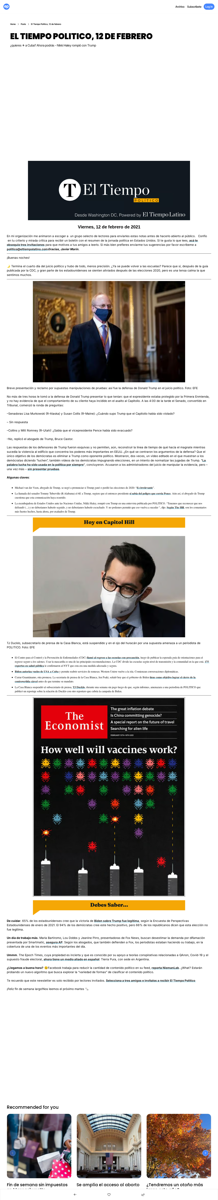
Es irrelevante (145, 488)
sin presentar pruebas (43, 469)
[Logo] (6, 7)
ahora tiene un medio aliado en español (71, 959)
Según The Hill (175, 507)
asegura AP (54, 942)
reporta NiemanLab (165, 968)
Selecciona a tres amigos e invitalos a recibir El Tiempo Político (151, 980)
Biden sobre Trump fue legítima (116, 921)
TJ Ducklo (79, 687)
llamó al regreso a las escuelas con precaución (113, 657)
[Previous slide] (13, 1153)
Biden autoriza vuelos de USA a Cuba (37, 671)
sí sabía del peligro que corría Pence (150, 493)
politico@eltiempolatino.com (27, 249)
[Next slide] (205, 1153)
